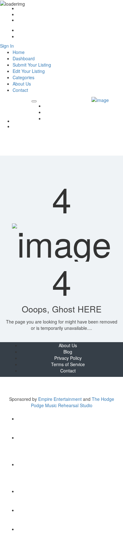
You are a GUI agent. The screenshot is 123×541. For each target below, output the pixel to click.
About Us (25, 15)
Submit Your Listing (32, 65)
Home (22, 9)
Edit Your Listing (29, 71)
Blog (48, 106)
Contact (24, 20)
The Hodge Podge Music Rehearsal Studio (72, 402)
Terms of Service (68, 364)
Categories (23, 77)
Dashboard (24, 58)
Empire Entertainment (60, 399)
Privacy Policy (68, 358)
